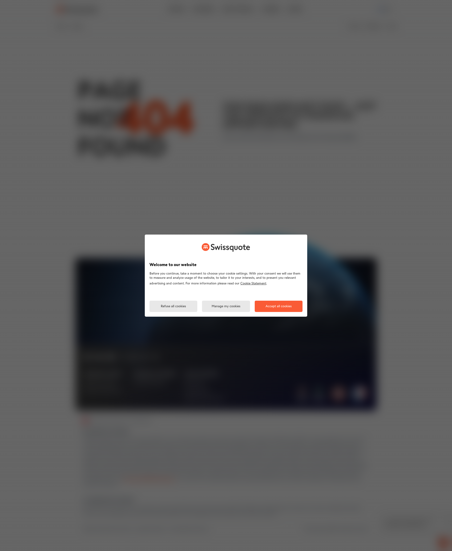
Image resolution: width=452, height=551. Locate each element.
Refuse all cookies (173, 306)
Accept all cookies (279, 306)
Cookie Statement (253, 283)
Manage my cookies (226, 306)
